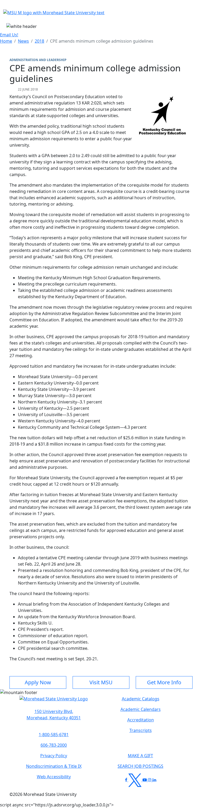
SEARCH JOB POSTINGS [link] (140, 766)
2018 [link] (39, 41)
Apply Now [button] (38, 682)
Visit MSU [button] (101, 682)
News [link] (23, 41)
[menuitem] (6, 41)
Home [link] (6, 41)
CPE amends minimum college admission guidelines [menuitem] (101, 41)
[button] (53, 701)
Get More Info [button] (164, 682)
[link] (53, 714)
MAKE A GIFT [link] (140, 756)
